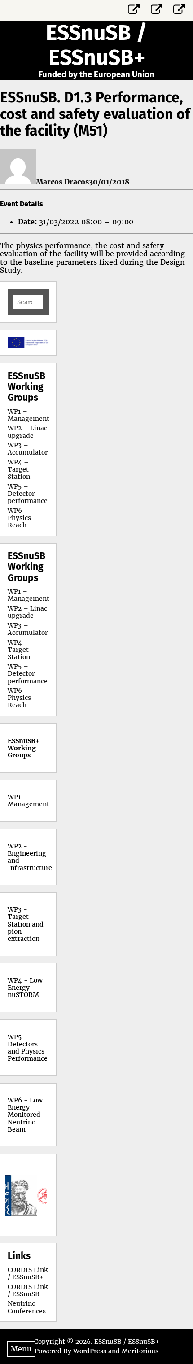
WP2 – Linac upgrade (27, 431)
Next (37, 1195)
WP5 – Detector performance (28, 493)
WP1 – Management (28, 415)
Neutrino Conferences (27, 1307)
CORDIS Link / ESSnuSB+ (28, 1273)
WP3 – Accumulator (28, 448)
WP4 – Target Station (19, 469)
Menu (21, 1348)
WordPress (89, 1351)
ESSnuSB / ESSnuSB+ (96, 45)
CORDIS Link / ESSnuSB (28, 1290)
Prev (19, 1195)
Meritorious (140, 1351)
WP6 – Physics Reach (19, 518)
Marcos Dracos (62, 181)
